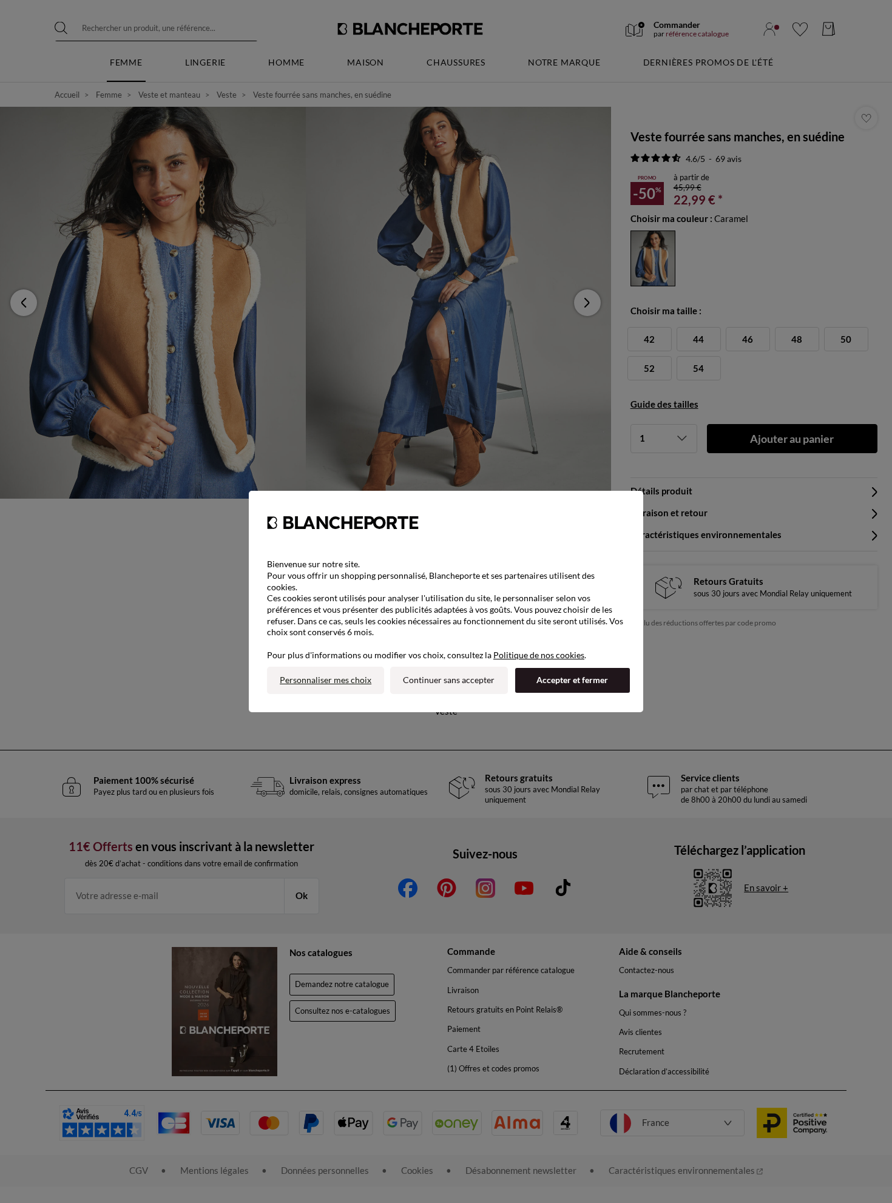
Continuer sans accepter (449, 680)
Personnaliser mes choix (325, 680)
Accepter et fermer (572, 680)
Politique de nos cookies (538, 655)
